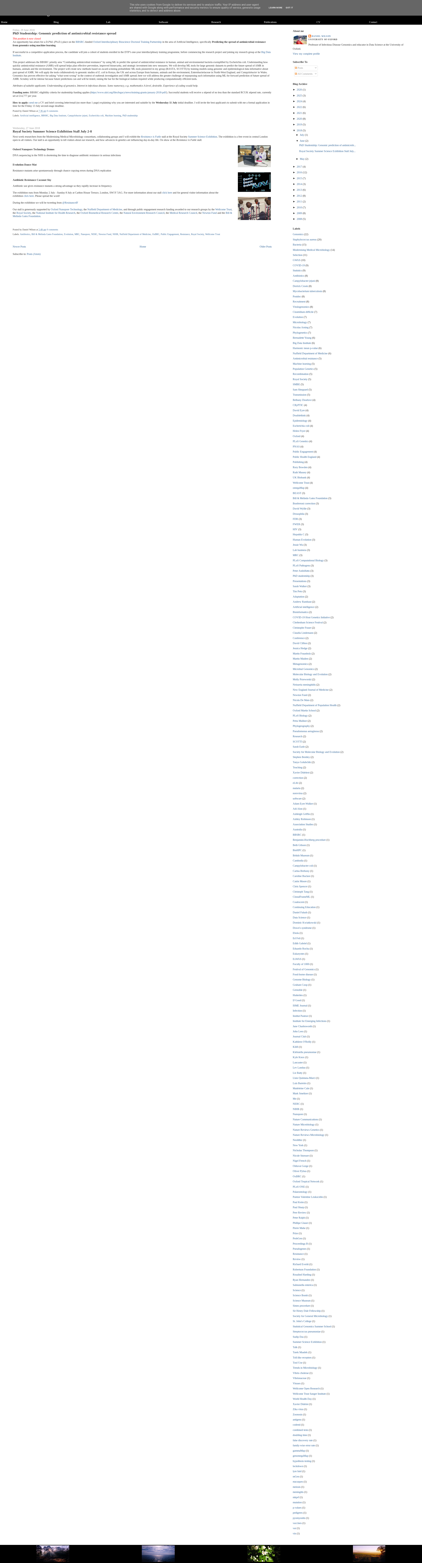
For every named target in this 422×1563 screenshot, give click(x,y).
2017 (300, 166)
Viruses (297, 1383)
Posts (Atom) (34, 254)
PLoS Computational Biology (308, 560)
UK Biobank (299, 477)
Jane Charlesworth (302, 1026)
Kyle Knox (298, 1057)
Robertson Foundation (304, 1269)
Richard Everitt (301, 1264)
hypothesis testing (302, 1461)
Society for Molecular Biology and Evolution (316, 752)
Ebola (296, 933)
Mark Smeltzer (300, 1093)
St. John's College (302, 1321)
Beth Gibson (299, 845)
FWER (296, 524)
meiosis (297, 1486)
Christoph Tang (301, 891)
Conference (299, 638)
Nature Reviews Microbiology (308, 1134)
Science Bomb (300, 1295)
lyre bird (297, 1471)
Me (294, 1098)
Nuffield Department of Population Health (315, 705)
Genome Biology (302, 979)
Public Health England (304, 457)
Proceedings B (300, 1243)
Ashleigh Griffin (301, 814)
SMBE (296, 384)
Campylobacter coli (303, 865)
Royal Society (23, 212)
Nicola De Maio (301, 700)
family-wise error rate (304, 1445)
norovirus (298, 793)
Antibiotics (25, 234)
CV (318, 22)
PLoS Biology (300, 715)
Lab (108, 22)
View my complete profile (306, 53)
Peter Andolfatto (301, 570)
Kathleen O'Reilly (302, 1041)
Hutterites (298, 995)
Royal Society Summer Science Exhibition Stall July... (327, 151)
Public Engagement (170, 234)
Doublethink (299, 415)
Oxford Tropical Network (306, 1181)
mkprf (296, 1497)
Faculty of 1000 (301, 964)
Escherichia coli (96, 115)
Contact (373, 22)
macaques (298, 1481)
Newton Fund (209, 212)
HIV (295, 529)
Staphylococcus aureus (304, 239)
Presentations (299, 581)
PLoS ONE (299, 1186)
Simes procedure (301, 1305)
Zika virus (298, 1409)
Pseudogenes (299, 1248)
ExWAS (297, 959)
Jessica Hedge (300, 648)
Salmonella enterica (303, 1285)
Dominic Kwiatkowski (304, 922)
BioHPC (297, 850)
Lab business (299, 550)
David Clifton (300, 643)
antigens (297, 1419)
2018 (300, 130)
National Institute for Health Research (55, 212)
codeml (296, 1424)
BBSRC (80, 41)
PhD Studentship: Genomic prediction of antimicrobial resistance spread (64, 33)
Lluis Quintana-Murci (304, 1078)
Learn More (275, 7)
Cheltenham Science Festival (308, 622)
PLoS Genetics (300, 441)
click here (167, 192)
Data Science (299, 917)
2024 (300, 101)
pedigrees (298, 1512)
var (294, 1528)
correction (298, 777)
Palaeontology (300, 1191)
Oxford (296, 436)
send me (33, 102)
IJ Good (297, 1000)
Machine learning (113, 115)
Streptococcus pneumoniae (307, 1331)
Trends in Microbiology (305, 1367)
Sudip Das (298, 1336)
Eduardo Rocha (301, 948)
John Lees (298, 1031)
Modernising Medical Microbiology (311, 249)
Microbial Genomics (303, 669)
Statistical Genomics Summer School (312, 1326)
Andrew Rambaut (302, 601)
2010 (300, 207)
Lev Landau (299, 1067)
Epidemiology (300, 420)
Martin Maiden (300, 658)
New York (298, 1145)
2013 (300, 189)
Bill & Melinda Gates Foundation (47, 234)
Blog (56, 22)
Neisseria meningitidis (304, 684)
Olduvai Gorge (300, 1166)
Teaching (297, 767)
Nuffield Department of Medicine (104, 209)
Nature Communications (305, 1119)
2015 (300, 178)
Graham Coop (300, 984)
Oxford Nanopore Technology (66, 209)
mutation (297, 1502)
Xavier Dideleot (301, 772)
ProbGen (297, 1238)
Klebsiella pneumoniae (304, 1052)
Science (297, 1290)
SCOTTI (297, 741)
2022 (300, 107)
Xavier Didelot (300, 1404)
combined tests (300, 1430)
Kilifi (295, 1046)
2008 (300, 219)
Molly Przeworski (302, 679)
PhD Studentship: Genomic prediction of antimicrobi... (327, 145)
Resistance (185, 234)
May (302, 158)
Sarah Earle (299, 746)
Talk (295, 1347)
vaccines (297, 1523)
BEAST (297, 493)
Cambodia (298, 860)
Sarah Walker (300, 586)
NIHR (115, 234)
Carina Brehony (301, 871)
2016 (300, 172)
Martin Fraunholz (302, 653)
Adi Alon (297, 808)
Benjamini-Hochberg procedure (309, 839)
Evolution (68, 234)
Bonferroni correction (304, 503)
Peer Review (299, 1212)
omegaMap (298, 487)
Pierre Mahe (299, 1228)
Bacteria (297, 244)
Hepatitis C (298, 534)
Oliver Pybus (299, 1171)
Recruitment (299, 301)
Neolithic (297, 1140)
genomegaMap (300, 1455)
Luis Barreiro (300, 1083)
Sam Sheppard (300, 389)
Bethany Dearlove (302, 400)
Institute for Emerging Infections (309, 1021)
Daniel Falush (300, 912)
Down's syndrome (302, 927)
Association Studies (303, 824)
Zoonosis (297, 1414)
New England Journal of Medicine (311, 689)
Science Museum (302, 1300)
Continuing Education (304, 907)
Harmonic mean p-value (305, 348)
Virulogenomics (301, 306)
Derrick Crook (300, 286)
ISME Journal (300, 1005)
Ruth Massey (299, 472)
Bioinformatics (300, 612)
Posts (300, 67)
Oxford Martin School (304, 710)
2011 (300, 201)
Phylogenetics (300, 332)
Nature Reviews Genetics (306, 1129)
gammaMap (299, 1450)
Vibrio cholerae (301, 1373)
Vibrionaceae (299, 1378)
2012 (300, 195)
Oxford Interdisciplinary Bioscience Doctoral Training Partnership (127, 41)
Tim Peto (297, 591)
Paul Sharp (298, 1207)
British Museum (301, 855)
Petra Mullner (300, 720)
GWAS (296, 260)
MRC (77, 234)
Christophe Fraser (302, 627)
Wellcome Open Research (306, 1388)
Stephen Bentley (301, 757)
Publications (270, 22)
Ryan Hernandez (301, 1279)
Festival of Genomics (304, 969)
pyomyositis (299, 1518)
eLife (295, 783)
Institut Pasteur (300, 1016)
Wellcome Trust (223, 209)
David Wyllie (300, 508)
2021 (300, 113)
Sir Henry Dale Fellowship (307, 1310)
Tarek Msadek (300, 1352)
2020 (300, 118)
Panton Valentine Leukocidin (308, 1197)
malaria (296, 788)
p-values (297, 1507)
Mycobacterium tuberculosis (307, 291)
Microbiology (300, 322)
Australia (297, 829)
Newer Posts (19, 246)
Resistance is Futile (151, 136)
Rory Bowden (300, 467)
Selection (297, 255)
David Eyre (299, 410)
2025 (300, 95)
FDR (295, 519)
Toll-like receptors (302, 1357)
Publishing (298, 462)
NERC (94, 234)
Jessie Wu (298, 544)
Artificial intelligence (30, 115)
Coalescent (298, 902)
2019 (300, 124)
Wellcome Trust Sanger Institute (309, 1393)
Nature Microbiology (304, 1124)
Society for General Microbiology (310, 1316)
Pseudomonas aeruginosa (306, 731)
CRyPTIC (298, 405)
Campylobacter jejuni (78, 115)
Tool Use (297, 1362)
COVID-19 (299, 265)
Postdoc (297, 296)
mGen (296, 1476)
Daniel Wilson (321, 36)
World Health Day (302, 1398)
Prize (295, 1233)
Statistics (297, 270)
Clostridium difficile (303, 312)
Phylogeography (301, 726)
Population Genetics (303, 368)
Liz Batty (297, 1072)
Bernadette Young (302, 337)
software (297, 798)
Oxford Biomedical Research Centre (99, 212)
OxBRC (155, 234)
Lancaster (298, 1062)
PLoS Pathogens (301, 565)
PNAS (296, 446)
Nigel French (299, 1160)
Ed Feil (296, 938)
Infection (297, 1010)
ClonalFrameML (301, 896)
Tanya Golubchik (302, 762)
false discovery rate (303, 1440)
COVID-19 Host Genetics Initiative (311, 617)
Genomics (298, 234)
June (302, 140)
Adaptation (298, 596)
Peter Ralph (299, 1217)
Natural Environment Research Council (144, 212)
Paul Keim (298, 1202)
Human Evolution (302, 539)
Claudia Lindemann (303, 632)
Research (216, 22)
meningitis (298, 1492)
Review (297, 1259)
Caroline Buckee (301, 876)
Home (4, 22)
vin (294, 1533)
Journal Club (299, 1036)
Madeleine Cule (301, 1088)
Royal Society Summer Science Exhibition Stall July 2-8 (52, 131)
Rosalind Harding (302, 1274)
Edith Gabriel (300, 943)
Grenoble (297, 990)
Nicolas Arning (301, 327)
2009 (300, 213)
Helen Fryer (299, 431)
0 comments (52, 111)
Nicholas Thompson (303, 1150)
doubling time (300, 1435)
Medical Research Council (183, 212)
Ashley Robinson (302, 819)
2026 (300, 89)
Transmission (299, 394)
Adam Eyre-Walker (303, 803)
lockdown (298, 1466)
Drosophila (298, 513)
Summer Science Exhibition (202, 136)
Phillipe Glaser (300, 1223)
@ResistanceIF (70, 202)
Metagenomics (300, 664)
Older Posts (266, 246)
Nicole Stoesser (301, 1155)
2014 (300, 184)
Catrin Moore (300, 881)
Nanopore (85, 234)
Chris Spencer (300, 886)
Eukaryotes (298, 953)
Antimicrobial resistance (305, 358)
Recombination (301, 374)
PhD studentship (130, 115)
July (302, 134)
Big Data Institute (58, 115)
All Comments (305, 73)
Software (163, 22)
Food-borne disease (303, 974)
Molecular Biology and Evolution (310, 674)
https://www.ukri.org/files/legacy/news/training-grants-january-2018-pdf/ (128, 92)
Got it (289, 7)
